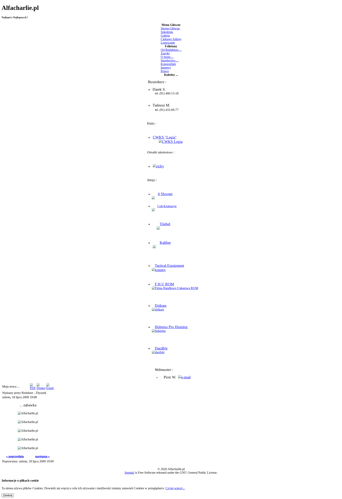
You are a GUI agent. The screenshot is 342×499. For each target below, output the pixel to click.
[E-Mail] (184, 377)
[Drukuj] (41, 388)
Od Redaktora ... (171, 49)
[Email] (50, 388)
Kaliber (165, 242)
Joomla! (129, 472)
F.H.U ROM (164, 284)
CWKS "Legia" (165, 137)
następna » (42, 456)
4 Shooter (165, 194)
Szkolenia (167, 32)
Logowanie (168, 42)
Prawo (165, 71)
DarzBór (161, 348)
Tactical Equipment (169, 265)
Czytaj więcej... (175, 488)
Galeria (165, 35)
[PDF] (33, 388)
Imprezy (166, 67)
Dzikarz (160, 305)
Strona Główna (170, 28)
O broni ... (167, 57)
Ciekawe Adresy (171, 39)
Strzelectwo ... (170, 60)
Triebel (165, 224)
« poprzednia (15, 456)
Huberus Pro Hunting (171, 327)
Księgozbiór (168, 64)
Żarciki (165, 53)
